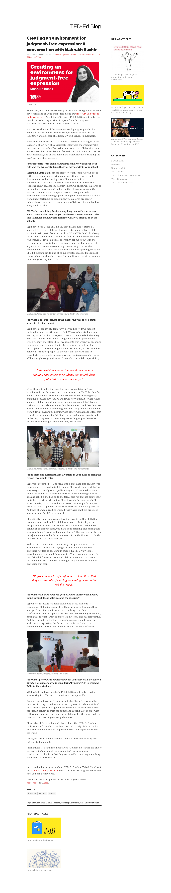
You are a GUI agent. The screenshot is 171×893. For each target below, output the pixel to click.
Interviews (116, 164)
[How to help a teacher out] (45, 850)
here (29, 782)
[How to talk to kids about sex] (45, 819)
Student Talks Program (50, 803)
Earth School (117, 160)
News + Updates (119, 168)
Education (36, 803)
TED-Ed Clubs (118, 171)
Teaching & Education (70, 803)
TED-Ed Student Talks (89, 803)
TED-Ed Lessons (119, 179)
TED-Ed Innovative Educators (125, 175)
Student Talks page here (44, 770)
